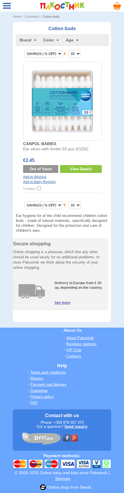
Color (48, 40)
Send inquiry (75, 426)
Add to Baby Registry (39, 182)
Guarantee (39, 390)
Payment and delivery (48, 384)
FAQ (34, 403)
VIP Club (73, 350)
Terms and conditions (48, 372)
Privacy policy (42, 397)
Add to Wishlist (34, 177)
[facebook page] (66, 437)
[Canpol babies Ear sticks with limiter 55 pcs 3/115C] (62, 101)
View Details (81, 169)
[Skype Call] (41, 439)
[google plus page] (74, 437)
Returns (36, 378)
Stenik (85, 487)
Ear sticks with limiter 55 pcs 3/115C (56, 149)
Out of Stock (41, 169)
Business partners (81, 344)
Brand (25, 40)
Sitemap (62, 478)
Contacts (73, 356)
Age (70, 40)
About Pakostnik (80, 338)
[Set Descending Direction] (64, 53)
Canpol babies (39, 144)
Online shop (58, 487)
